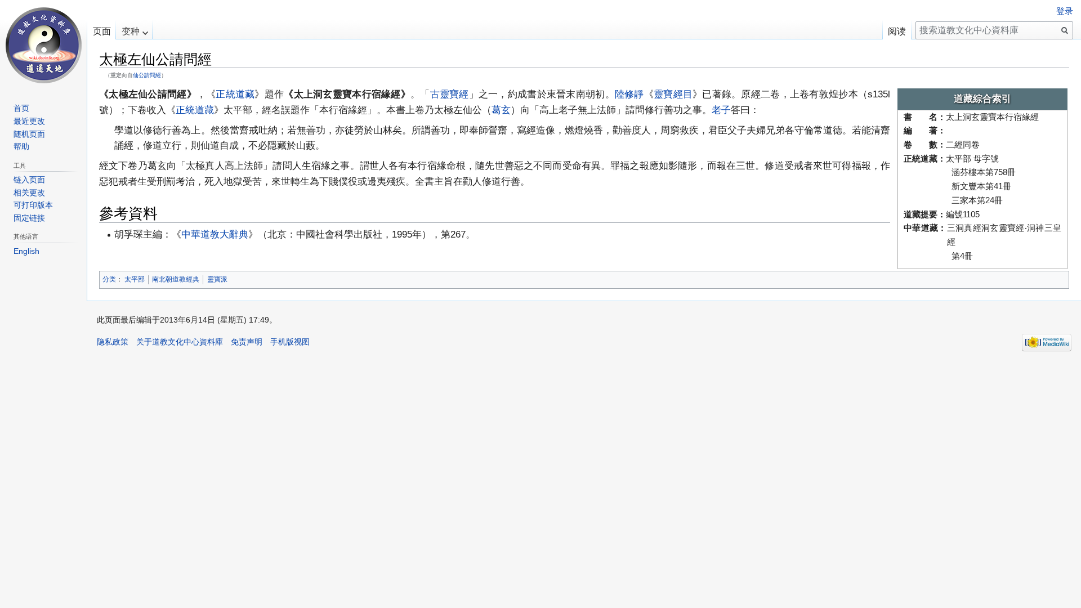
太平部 (134, 279)
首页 (21, 108)
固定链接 (29, 217)
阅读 (897, 31)
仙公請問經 (147, 75)
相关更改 (29, 192)
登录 (1064, 11)
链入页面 (29, 179)
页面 (102, 31)
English (26, 251)
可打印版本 (33, 204)
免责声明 (246, 341)
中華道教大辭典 (214, 234)
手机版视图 (290, 341)
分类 (109, 279)
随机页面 (29, 133)
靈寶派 (217, 279)
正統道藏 (235, 94)
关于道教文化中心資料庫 (179, 341)
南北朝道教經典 (175, 279)
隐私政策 (112, 341)
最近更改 (29, 121)
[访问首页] (43, 45)
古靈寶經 (449, 94)
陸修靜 (629, 94)
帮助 (21, 146)
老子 (721, 109)
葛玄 (501, 109)
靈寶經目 (673, 94)
